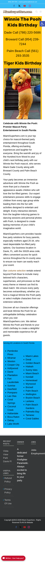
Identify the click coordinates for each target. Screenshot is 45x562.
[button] (42, 24)
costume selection (17, 270)
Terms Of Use (8, 502)
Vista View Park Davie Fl (7, 456)
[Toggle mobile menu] (41, 12)
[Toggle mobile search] (36, 12)
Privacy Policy (8, 491)
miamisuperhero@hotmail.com (28, 2)
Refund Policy (8, 480)
